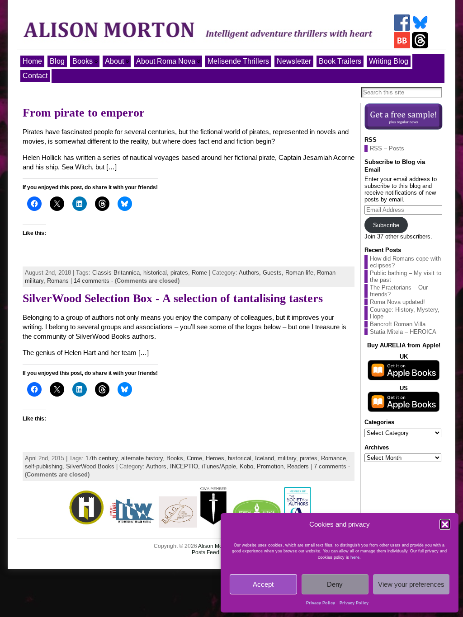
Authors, (251, 272)
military (287, 458)
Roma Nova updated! (397, 302)
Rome (199, 272)
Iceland (264, 458)
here (354, 557)
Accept (263, 584)
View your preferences (411, 584)
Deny (335, 584)
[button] (444, 524)
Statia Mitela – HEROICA (403, 331)
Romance (333, 458)
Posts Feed (205, 552)
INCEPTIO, (186, 466)
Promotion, (272, 466)
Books (174, 458)
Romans (58, 280)
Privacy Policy (320, 603)
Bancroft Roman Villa (397, 324)
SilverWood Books (90, 466)
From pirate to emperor (84, 112)
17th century (101, 458)
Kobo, (248, 466)
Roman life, (301, 272)
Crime (194, 458)
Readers (298, 466)
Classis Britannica (116, 272)
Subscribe (386, 225)
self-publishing (43, 466)
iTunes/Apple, (221, 466)
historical (155, 272)
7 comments (330, 466)
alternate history (142, 458)
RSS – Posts (387, 148)
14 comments (91, 280)
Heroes (215, 458)
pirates (179, 272)
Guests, (274, 272)
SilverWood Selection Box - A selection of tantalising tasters (173, 298)
